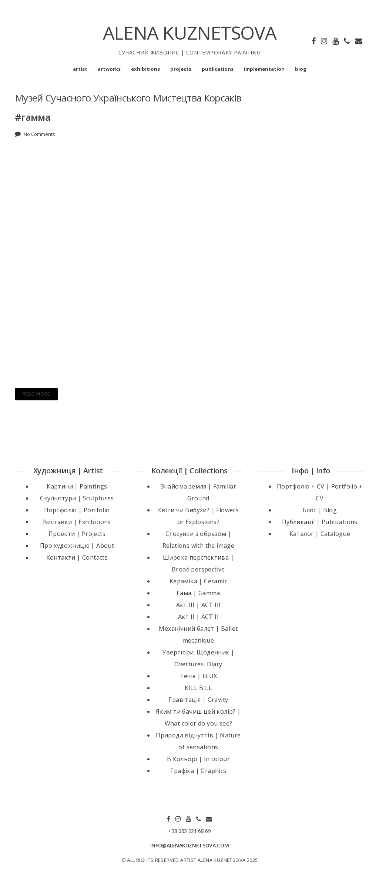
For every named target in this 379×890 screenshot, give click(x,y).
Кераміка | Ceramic (198, 581)
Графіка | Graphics (198, 771)
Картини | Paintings (77, 486)
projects (180, 69)
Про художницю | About (77, 545)
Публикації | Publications (320, 522)
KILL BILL (198, 688)
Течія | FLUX (198, 676)
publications (218, 69)
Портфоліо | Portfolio (77, 510)
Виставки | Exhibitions (77, 522)
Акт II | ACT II (198, 617)
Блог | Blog (320, 510)
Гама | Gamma (198, 593)
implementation (264, 69)
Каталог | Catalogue (320, 534)
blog (300, 69)
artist (80, 69)
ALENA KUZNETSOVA (189, 32)
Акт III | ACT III (198, 605)
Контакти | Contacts (77, 557)
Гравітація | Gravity (198, 700)
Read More (36, 394)
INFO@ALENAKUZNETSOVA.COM (189, 845)
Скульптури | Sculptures (77, 498)
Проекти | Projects (76, 534)
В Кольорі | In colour (198, 759)
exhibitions (145, 69)
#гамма (32, 117)
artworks (109, 69)
